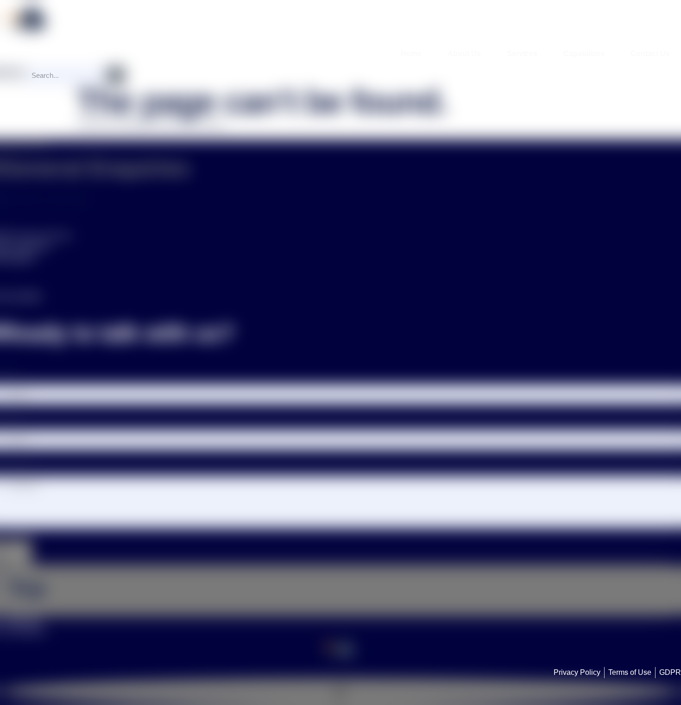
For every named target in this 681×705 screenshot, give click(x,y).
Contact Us (650, 53)
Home (411, 53)
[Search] (116, 75)
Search (12, 72)
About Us (464, 53)
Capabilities (584, 53)
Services (522, 53)
